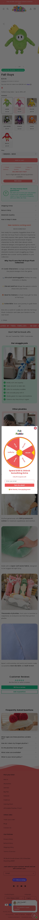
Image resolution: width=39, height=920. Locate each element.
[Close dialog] (35, 428)
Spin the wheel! (19, 485)
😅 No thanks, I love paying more (19, 489)
